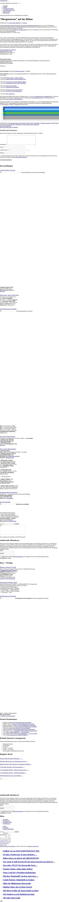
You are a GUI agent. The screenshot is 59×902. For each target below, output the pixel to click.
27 (2, 843)
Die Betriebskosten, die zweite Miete (11, 775)
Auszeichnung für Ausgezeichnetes (43, 96)
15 (5, 840)
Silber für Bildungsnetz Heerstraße (17, 883)
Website (2, 152)
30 (7, 843)
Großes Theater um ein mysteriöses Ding (16, 79)
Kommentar (3, 144)
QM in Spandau (11, 124)
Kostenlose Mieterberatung (7, 436)
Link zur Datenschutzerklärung (19, 157)
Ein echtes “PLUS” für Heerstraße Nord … (20, 865)
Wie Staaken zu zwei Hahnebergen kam (18, 894)
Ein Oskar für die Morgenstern (19, 29)
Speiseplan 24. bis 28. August (8, 570)
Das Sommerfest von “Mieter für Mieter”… (18, 735)
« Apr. (1, 845)
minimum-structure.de (33, 846)
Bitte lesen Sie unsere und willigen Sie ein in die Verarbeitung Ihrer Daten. (25, 556)
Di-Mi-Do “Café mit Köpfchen (7, 578)
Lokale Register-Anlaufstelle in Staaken (18, 880)
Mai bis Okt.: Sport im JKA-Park (9, 295)
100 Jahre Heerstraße (11, 898)
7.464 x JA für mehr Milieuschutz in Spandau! (20, 722)
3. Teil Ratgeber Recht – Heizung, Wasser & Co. (14, 770)
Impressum (5, 827)
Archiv (4, 826)
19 (0, 841)
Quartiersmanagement (8, 8)
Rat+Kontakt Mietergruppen (13, 456)
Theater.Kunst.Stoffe (19, 71)
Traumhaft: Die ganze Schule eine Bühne (16, 83)
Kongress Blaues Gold (37, 97)
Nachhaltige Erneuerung (9, 10)
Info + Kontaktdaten (8, 498)
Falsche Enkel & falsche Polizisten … (11, 758)
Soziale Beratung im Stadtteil (8, 309)
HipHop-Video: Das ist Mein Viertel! (17, 887)
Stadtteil (5, 7)
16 (7, 840)
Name (2, 147)
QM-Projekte (18, 124)
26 (0, 843)
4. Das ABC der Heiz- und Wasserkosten (12, 767)
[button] (4, 107)
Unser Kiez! (17, 97)
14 (4, 840)
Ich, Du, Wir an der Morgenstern (14, 91)
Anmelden (5, 819)
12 (0, 840)
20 (2, 841)
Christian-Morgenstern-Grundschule (17, 123)
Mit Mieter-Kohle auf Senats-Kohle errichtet (21, 891)
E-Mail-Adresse (4, 150)
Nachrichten (37, 123)
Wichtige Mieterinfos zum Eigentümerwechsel (14, 761)
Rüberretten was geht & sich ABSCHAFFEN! (21, 858)
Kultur (31, 123)
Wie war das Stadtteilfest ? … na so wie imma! (18, 732)
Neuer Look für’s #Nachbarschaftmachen (19, 873)
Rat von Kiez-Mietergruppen (8, 449)
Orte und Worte (7, 11)
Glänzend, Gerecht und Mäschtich (14, 89)
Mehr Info (2, 291)
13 (2, 840)
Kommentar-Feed (7, 822)
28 (4, 843)
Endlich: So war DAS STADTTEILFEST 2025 (21, 851)
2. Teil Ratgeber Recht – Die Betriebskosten (13, 773)
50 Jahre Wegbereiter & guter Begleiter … (20, 855)
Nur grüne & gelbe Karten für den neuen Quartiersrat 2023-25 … (29, 862)
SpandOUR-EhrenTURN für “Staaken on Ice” (26, 730)
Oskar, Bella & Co (10, 93)
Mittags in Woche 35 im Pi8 (8, 567)
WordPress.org (6, 823)
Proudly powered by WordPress (7, 846)
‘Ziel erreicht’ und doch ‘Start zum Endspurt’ (19, 728)
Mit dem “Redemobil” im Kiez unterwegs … (20, 876)
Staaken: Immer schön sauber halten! (18, 869)
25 (10, 841)
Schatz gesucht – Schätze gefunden (14, 77)
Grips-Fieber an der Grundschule (14, 99)
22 (5, 841)
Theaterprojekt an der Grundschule (30, 124)
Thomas (25, 23)
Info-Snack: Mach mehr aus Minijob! (9, 127)
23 (7, 841)
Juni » (5, 845)
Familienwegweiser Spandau (8, 596)
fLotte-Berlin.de (9, 519)
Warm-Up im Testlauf (11, 85)
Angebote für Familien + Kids (8, 582)
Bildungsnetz (6, 12)
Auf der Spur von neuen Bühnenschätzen (16, 81)
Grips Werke (3, 124)
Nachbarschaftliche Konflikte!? (8, 492)
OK (1, 901)
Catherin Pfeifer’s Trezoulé (7, 170)
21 (4, 841)
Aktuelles (5, 6)
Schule (53, 123)
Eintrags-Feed (6, 821)
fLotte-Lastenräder (5, 502)
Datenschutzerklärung (18, 556)
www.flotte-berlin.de (11, 521)
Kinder (28, 123)
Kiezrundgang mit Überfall (12, 87)
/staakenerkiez (10, 457)
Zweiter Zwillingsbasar (5, 126)
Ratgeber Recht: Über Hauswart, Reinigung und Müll (16, 764)
